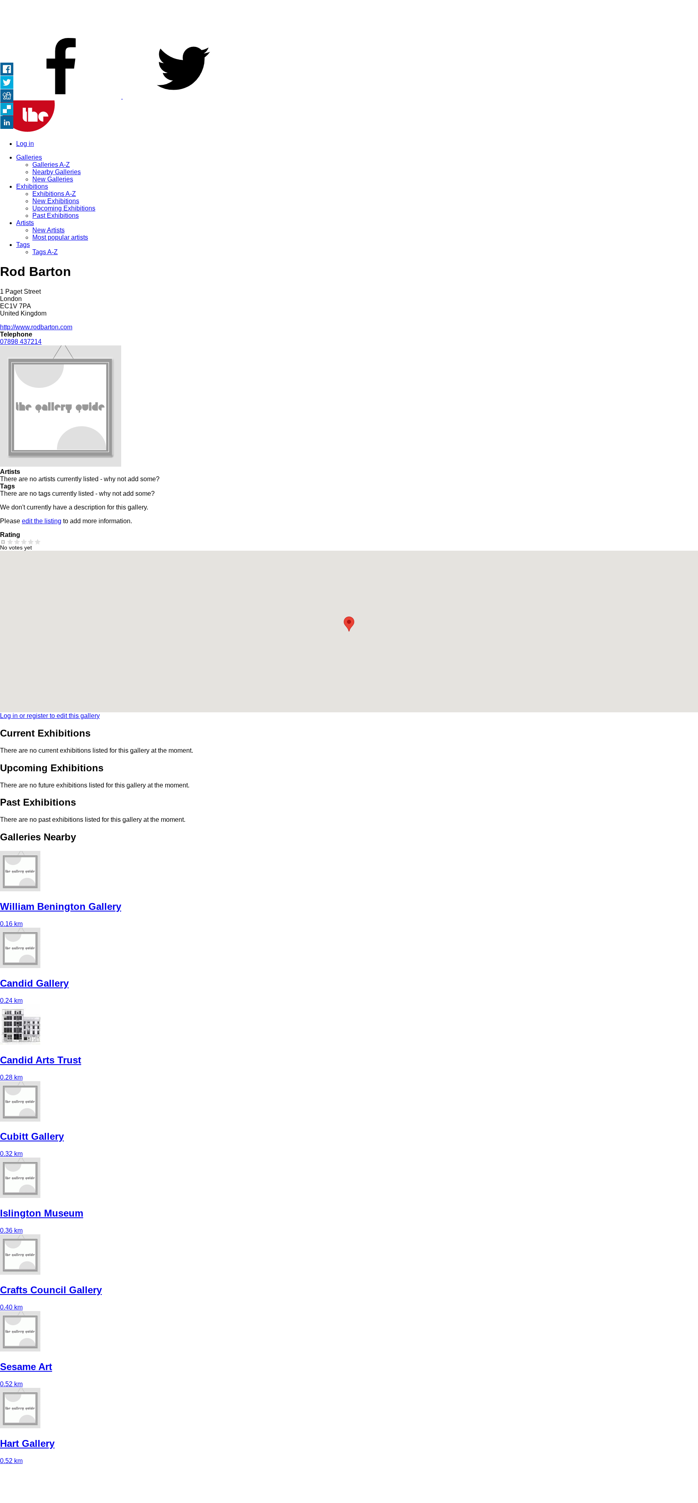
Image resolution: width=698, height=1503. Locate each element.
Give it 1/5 (10, 542)
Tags (23, 244)
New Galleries (52, 179)
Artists (25, 222)
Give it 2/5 (17, 542)
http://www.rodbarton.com (36, 327)
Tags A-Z (45, 251)
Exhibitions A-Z (54, 193)
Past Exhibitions (55, 215)
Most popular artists (60, 237)
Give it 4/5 (30, 542)
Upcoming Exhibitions (63, 208)
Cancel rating (3, 542)
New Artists (48, 230)
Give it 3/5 (24, 542)
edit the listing (41, 521)
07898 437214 (21, 341)
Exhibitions (32, 186)
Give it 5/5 (37, 542)
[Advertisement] (349, 18)
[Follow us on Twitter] (183, 96)
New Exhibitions (55, 201)
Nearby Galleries (56, 171)
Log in (25, 143)
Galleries (29, 157)
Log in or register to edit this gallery (50, 715)
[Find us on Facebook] (61, 96)
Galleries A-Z (51, 164)
